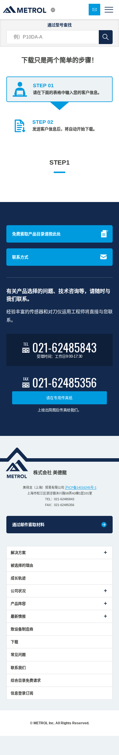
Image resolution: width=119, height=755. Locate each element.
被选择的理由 (22, 565)
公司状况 (18, 591)
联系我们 (18, 667)
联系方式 (20, 257)
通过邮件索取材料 (28, 524)
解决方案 (18, 552)
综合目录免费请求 (26, 680)
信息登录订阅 (22, 693)
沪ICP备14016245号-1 (80, 487)
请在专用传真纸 (59, 398)
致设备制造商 (22, 629)
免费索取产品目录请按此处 (36, 234)
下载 (14, 642)
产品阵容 (18, 603)
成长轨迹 (18, 578)
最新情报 (18, 616)
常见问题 (18, 654)
